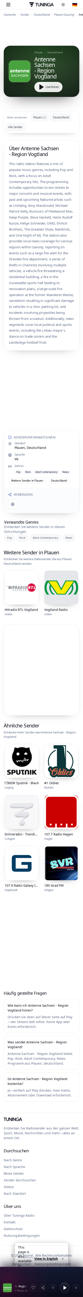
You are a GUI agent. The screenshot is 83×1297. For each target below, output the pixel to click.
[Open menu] (8, 4)
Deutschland (42, 15)
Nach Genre (13, 1160)
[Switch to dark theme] (64, 4)
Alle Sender (15, 127)
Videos (9, 1187)
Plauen (39, 117)
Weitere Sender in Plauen (27, 481)
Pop (9, 537)
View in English (46, 1258)
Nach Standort (15, 1193)
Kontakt (9, 1222)
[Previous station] (53, 1288)
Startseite (10, 15)
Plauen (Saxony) (64, 15)
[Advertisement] (41, 32)
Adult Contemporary (45, 537)
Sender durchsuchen (20, 1180)
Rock (22, 537)
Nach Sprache (14, 1167)
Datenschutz (13, 1229)
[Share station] (43, 1288)
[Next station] (76, 1288)
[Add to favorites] (33, 1288)
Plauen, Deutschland (30, 447)
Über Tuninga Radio (19, 1215)
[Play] (64, 1287)
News (68, 537)
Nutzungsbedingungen (22, 1235)
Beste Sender (14, 1173)
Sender (24, 15)
